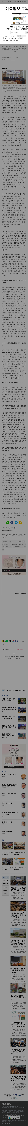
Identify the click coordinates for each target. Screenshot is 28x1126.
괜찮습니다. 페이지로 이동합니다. (10, 40)
